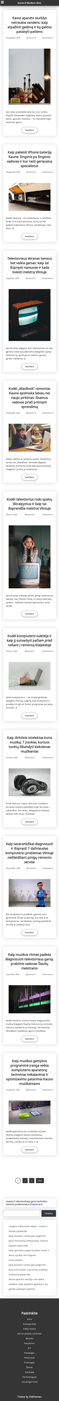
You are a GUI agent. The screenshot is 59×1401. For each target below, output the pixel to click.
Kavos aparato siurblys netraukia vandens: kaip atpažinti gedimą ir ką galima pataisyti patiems (30, 25)
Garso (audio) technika (29, 1333)
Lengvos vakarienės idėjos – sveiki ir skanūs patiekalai (28, 1228)
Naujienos (29, 1343)
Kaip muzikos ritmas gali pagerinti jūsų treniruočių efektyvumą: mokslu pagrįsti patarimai (28, 1240)
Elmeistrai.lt (36, 1204)
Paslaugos (29, 1352)
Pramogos (29, 1362)
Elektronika (29, 1328)
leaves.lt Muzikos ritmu (29, 3)
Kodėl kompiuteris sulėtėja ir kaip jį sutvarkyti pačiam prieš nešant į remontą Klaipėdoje (29, 640)
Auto (29, 1319)
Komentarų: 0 (47, 37)
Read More (29, 130)
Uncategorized (29, 1381)
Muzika (29, 1338)
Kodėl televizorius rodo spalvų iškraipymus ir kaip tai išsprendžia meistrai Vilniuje (29, 504)
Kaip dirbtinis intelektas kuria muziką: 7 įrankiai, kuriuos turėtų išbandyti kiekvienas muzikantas (29, 744)
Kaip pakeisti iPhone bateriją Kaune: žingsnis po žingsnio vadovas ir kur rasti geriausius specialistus (29, 159)
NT (29, 1348)
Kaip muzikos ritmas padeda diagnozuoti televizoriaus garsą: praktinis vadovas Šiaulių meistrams (29, 961)
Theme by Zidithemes (29, 1396)
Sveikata (29, 1372)
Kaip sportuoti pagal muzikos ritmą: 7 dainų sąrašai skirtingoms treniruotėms (29, 1255)
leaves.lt (32, 37)
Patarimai (29, 1357)
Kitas (40, 1180)
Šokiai (29, 1367)
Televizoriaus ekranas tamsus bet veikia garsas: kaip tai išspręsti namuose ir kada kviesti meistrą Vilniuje (29, 265)
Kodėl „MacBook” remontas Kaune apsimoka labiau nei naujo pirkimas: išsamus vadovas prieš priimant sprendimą (29, 397)
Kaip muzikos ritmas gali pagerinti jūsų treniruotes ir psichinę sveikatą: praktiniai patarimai (28, 1269)
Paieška (49, 1213)
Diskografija (29, 1324)
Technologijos (29, 1377)
